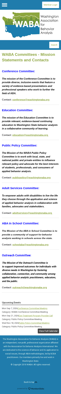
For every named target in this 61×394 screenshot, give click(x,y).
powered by (22, 389)
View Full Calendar (48, 331)
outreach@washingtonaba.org (29, 287)
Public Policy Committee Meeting (34, 323)
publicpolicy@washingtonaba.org (31, 177)
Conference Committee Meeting (32, 308)
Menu (4, 5)
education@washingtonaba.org (30, 135)
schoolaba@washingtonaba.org (30, 244)
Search (54, 45)
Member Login (50, 5)
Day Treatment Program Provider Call (36, 315)
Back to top (29, 382)
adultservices (32, 213)
